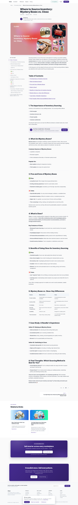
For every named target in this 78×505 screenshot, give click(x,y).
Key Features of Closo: (15, 77)
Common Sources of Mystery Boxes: (17, 65)
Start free (66, 1)
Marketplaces (39, 493)
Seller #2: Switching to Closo (16, 92)
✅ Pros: (12, 71)
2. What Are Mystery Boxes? (15, 63)
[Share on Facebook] (66, 388)
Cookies (61, 497)
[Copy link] (68, 388)
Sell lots (26, 494)
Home (12, 5)
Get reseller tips (47, 451)
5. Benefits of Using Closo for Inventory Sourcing (17, 80)
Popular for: (13, 67)
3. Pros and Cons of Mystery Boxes (16, 69)
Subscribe (67, 485)
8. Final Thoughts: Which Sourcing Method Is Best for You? (16, 95)
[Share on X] (64, 388)
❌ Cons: (12, 73)
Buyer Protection (63, 494)
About (49, 492)
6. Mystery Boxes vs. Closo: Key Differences (16, 86)
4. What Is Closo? (13, 75)
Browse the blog (43, 476)
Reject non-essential (35, 502)
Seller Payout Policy (63, 496)
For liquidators (54, 1)
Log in (61, 1)
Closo (10, 1)
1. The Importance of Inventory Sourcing (17, 61)
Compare (26, 1)
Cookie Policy (45, 499)
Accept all (27, 502)
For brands (50, 493)
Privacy (61, 492)
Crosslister (15, 1)
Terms (61, 493)
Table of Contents (13, 59)
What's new (50, 494)
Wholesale (22, 1)
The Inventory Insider (17, 5)
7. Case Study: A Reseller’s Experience (17, 88)
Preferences (43, 502)
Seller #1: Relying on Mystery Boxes (17, 90)
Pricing (31, 1)
